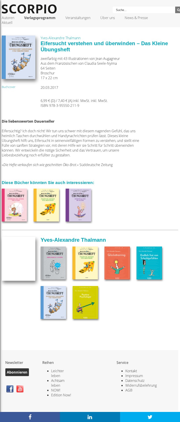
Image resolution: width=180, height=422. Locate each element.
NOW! (55, 390)
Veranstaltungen (77, 17)
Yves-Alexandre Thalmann (61, 38)
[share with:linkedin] (90, 417)
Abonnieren (17, 372)
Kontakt (131, 370)
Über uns (107, 17)
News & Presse (136, 17)
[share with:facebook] (30, 417)
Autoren (8, 17)
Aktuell (7, 22)
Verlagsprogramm (40, 17)
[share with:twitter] (150, 417)
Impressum (134, 375)
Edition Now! (61, 395)
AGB (128, 390)
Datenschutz (134, 380)
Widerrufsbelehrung (141, 385)
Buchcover (8, 87)
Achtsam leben (58, 383)
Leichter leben (57, 373)
